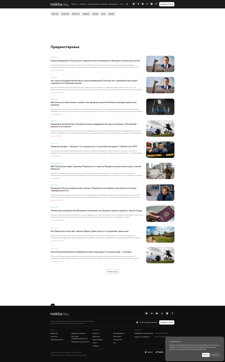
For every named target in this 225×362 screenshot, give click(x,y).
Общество (75, 14)
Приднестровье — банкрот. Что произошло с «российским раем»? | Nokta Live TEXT (94, 147)
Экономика (65, 14)
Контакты (54, 336)
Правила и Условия (78, 333)
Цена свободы (98, 339)
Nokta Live (96, 336)
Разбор (82, 4)
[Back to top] (53, 305)
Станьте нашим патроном (148, 322)
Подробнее (215, 355)
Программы (113, 4)
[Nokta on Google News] (134, 4)
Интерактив (117, 339)
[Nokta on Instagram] (152, 4)
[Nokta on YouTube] (143, 4)
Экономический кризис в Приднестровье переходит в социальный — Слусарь (91, 252)
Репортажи (104, 4)
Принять (206, 355)
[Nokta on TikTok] (147, 4)
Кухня (103, 14)
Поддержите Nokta (166, 4)
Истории (95, 14)
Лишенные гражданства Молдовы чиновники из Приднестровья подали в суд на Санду (96, 211)
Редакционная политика (80, 342)
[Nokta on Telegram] (138, 4)
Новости (74, 4)
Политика (55, 14)
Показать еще (113, 272)
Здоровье (86, 14)
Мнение (111, 14)
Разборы (96, 346)
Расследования (93, 4)
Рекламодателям (57, 339)
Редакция (54, 333)
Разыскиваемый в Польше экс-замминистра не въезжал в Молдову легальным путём (95, 61)
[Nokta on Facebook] (156, 4)
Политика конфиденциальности (79, 337)
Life (121, 4)
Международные (57, 163)
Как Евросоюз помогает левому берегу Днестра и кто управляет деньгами (89, 231)
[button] (127, 4)
